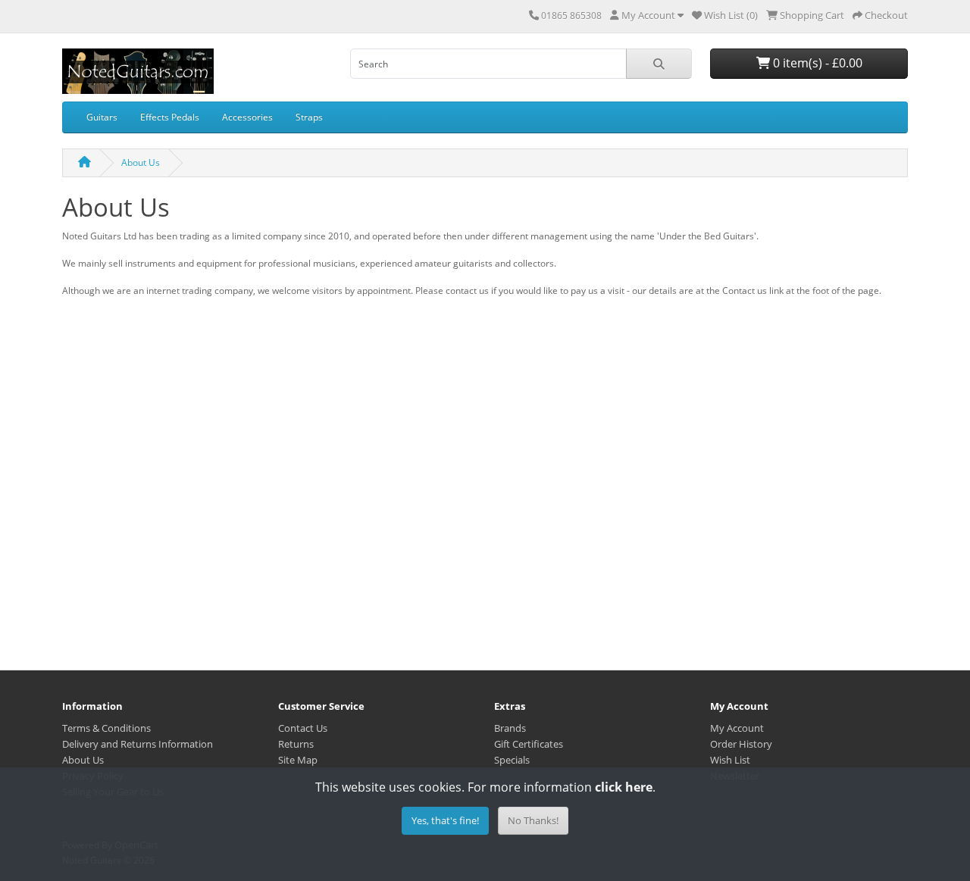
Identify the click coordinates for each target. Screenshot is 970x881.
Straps (309, 117)
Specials (512, 760)
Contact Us (302, 728)
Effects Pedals (169, 117)
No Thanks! (533, 820)
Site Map (298, 760)
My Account (737, 728)
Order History (741, 744)
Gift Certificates (528, 744)
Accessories (247, 117)
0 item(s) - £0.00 (816, 63)
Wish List (730, 760)
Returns (296, 744)
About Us (140, 162)
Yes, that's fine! (445, 820)
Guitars (101, 117)
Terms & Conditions (106, 728)
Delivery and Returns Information (137, 744)
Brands (510, 728)
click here (623, 787)
